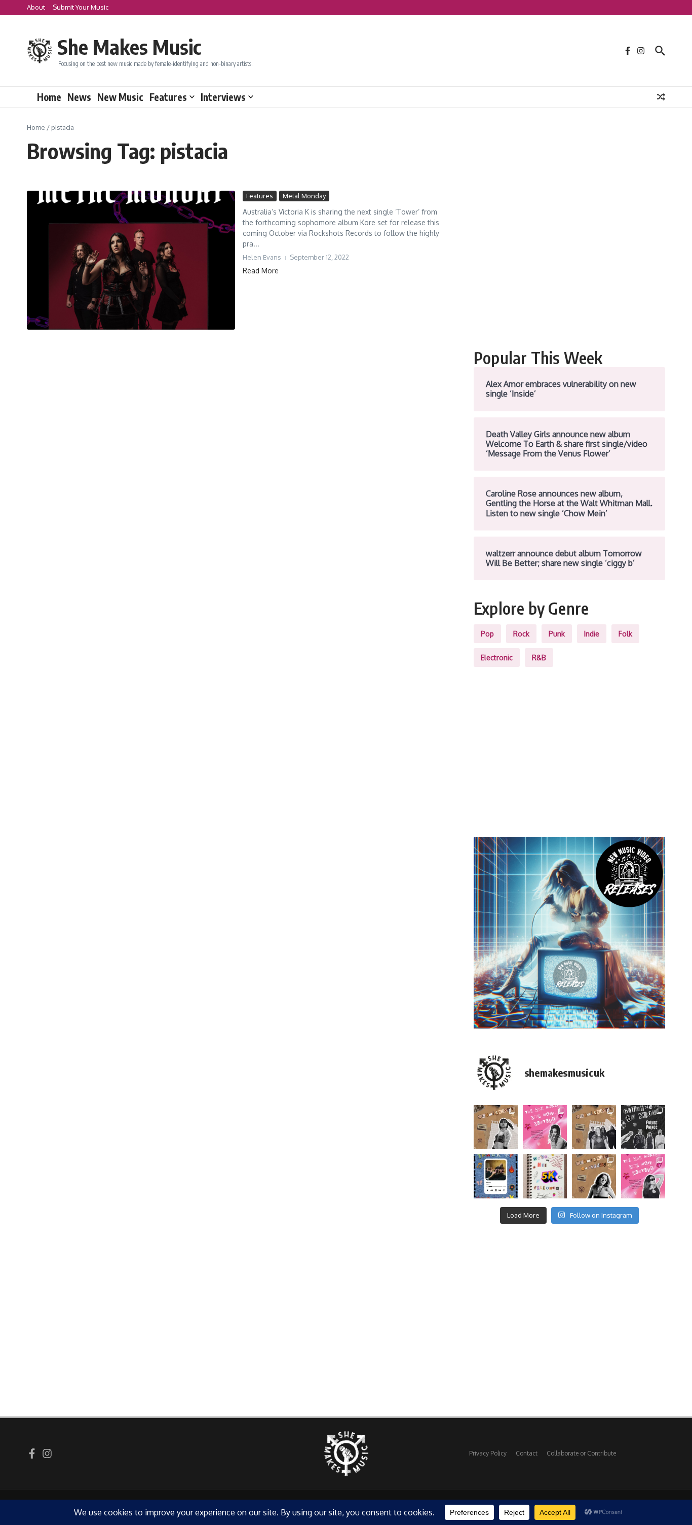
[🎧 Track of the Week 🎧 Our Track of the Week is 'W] (496, 1176)
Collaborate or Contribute (581, 1453)
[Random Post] (661, 97)
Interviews (223, 97)
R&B (539, 657)
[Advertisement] (569, 262)
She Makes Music (129, 46)
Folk (625, 633)
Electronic (497, 657)
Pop (487, 633)
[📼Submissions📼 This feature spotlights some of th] (496, 1127)
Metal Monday (304, 196)
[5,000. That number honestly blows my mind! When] (545, 1176)
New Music (120, 97)
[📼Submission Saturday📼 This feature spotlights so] (594, 1176)
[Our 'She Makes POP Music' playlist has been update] (643, 1176)
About (36, 7)
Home (49, 97)
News (79, 97)
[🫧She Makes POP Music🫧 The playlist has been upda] (545, 1127)
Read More (261, 270)
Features (168, 97)
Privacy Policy (488, 1453)
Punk (557, 633)
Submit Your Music (80, 7)
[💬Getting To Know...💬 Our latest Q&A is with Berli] (643, 1127)
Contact (526, 1453)
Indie (591, 633)
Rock (521, 633)
